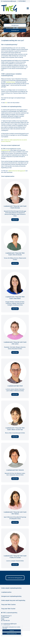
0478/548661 (22, 1)
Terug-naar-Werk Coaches (8, 604)
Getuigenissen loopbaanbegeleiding (11, 596)
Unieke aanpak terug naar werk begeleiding (13, 600)
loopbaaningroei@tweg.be (9, 1)
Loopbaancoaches (6, 592)
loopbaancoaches (5, 150)
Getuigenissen (15, 25)
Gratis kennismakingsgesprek (15, 577)
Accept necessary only (12, 633)
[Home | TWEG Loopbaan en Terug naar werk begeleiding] (11, 8)
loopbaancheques (10, 82)
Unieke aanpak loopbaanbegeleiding (11, 588)
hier (6, 102)
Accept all (12, 630)
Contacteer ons (15, 30)
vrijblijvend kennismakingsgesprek (16, 170)
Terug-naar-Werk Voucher (8, 608)
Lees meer (15, 219)
